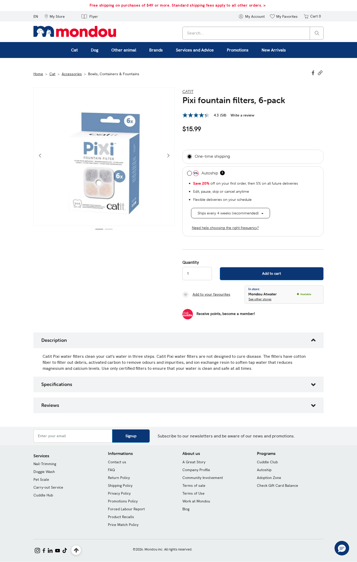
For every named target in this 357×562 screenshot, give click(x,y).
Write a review (242, 115)
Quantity (190, 262)
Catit (187, 91)
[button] (54, 16)
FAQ (111, 469)
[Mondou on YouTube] (57, 550)
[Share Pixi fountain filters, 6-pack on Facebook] (313, 72)
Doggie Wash (44, 471)
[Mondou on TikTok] (64, 550)
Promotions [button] (238, 50)
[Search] (317, 33)
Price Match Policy (123, 524)
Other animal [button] (123, 50)
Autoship (264, 469)
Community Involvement (202, 477)
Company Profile (196, 469)
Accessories (72, 74)
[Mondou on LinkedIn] (50, 550)
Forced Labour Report (126, 509)
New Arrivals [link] (274, 50)
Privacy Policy (119, 493)
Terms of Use (193, 493)
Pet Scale (41, 479)
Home (38, 74)
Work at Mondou (196, 501)
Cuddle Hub (43, 495)
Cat (52, 74)
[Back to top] (76, 550)
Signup (130, 436)
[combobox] (253, 33)
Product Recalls (121, 516)
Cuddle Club (267, 462)
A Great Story (193, 462)
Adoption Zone (269, 477)
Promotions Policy (123, 501)
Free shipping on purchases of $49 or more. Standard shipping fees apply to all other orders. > (178, 5)
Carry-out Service (48, 487)
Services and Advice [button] (195, 50)
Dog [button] (94, 50)
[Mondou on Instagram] (37, 550)
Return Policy (119, 477)
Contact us (117, 462)
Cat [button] (74, 50)
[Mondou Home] (74, 31)
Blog (185, 509)
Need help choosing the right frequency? (225, 227)
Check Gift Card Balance (277, 485)
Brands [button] (156, 50)
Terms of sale (193, 485)
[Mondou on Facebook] (44, 550)
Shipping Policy (120, 485)
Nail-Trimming (44, 463)
